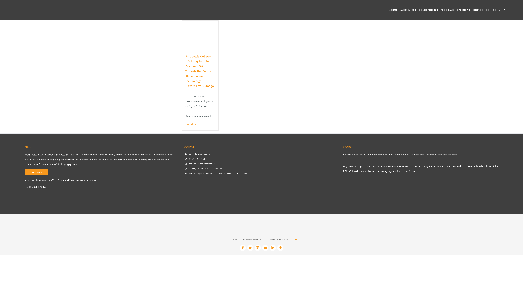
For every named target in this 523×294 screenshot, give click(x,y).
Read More (190, 124)
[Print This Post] (261, 219)
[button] (505, 10)
